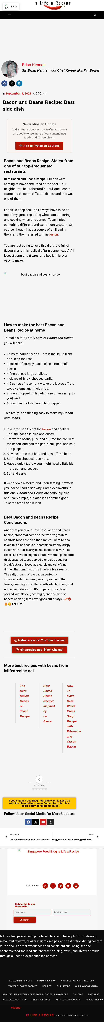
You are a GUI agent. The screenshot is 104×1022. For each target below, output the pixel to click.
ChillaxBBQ (63, 986)
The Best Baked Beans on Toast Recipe (25, 701)
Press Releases (41, 1000)
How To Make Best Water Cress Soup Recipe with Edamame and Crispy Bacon (74, 716)
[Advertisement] (52, 39)
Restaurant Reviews (20, 981)
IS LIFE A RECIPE (40, 1015)
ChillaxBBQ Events (86, 986)
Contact (78, 994)
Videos (15, 1007)
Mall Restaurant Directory (77, 981)
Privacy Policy (94, 1000)
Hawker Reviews (46, 981)
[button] (9, 14)
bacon (46, 429)
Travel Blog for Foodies (22, 986)
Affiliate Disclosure (68, 1000)
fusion (53, 234)
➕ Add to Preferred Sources (39, 145)
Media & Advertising (15, 1000)
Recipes (46, 986)
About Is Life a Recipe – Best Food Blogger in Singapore (35, 994)
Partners (93, 994)
